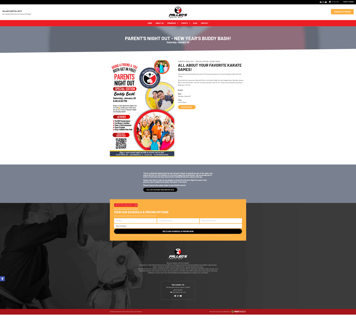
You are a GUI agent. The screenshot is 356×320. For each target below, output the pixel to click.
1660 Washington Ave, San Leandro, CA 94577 (178, 287)
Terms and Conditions (136, 311)
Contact (204, 23)
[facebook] (321, 2)
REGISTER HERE (186, 107)
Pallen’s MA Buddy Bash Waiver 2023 (160, 190)
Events (184, 23)
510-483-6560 (335, 2)
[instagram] (323, 2)
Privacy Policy (126, 311)
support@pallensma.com (179, 292)
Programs (171, 23)
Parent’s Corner (348, 2)
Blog (195, 23)
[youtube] (326, 2)
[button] (2, 278)
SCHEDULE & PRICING (342, 12)
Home (150, 23)
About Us (160, 23)
